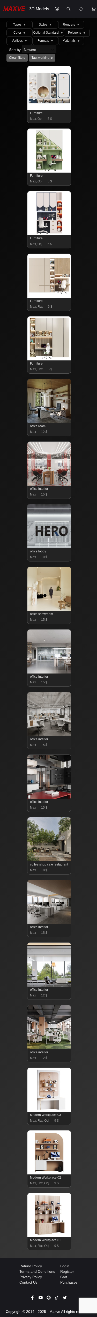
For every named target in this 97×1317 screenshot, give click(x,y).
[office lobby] (49, 547)
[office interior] (49, 484)
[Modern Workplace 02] (49, 1173)
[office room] (49, 422)
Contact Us (28, 1282)
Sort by (15, 50)
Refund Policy (30, 1266)
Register (67, 1271)
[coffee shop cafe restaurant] (49, 860)
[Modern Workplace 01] (49, 1236)
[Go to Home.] (13, 9)
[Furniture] (49, 109)
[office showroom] (49, 610)
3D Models (39, 9)
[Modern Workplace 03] (49, 1110)
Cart (63, 1277)
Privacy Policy (30, 1277)
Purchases (69, 1282)
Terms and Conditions (37, 1271)
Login (64, 1266)
